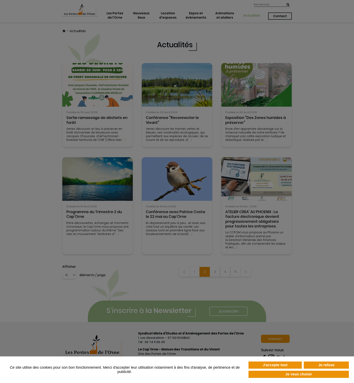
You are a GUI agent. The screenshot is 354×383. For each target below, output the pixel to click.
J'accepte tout (275, 365)
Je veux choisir (298, 374)
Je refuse (326, 365)
